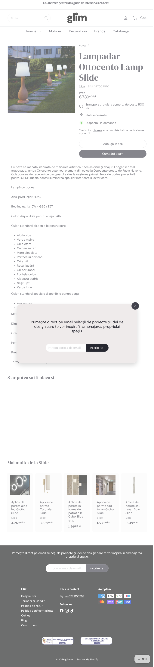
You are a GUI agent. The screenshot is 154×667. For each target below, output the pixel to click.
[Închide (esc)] (134, 306)
